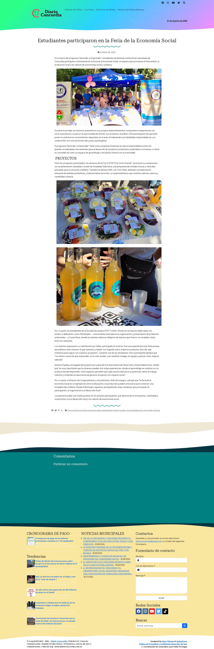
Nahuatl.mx (181, 641)
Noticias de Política (73, 9)
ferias (116, 410)
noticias (156, 410)
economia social (85, 410)
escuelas (97, 410)
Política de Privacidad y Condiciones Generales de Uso (163, 644)
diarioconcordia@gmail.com (149, 541)
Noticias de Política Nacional (131, 9)
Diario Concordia (59, 641)
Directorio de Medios (106, 9)
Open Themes (168, 641)
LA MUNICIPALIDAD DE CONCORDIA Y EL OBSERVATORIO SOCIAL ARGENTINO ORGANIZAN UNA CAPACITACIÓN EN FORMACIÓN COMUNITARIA (107, 571)
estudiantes (107, 410)
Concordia (73, 410)
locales (122, 410)
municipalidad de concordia (139, 410)
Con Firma (89, 9)
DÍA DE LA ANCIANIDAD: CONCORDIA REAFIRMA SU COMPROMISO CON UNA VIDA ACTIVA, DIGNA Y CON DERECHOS (108, 541)
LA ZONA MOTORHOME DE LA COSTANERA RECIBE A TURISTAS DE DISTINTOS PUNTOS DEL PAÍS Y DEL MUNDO (107, 550)
